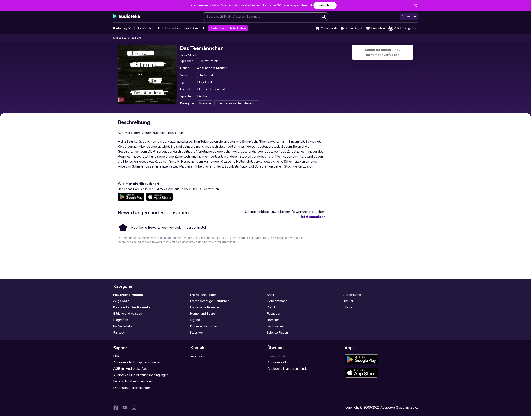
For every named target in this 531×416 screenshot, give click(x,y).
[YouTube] (124, 407)
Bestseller (145, 28)
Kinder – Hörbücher (203, 326)
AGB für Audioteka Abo (130, 368)
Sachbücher (275, 326)
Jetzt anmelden (313, 216)
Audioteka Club (278, 362)
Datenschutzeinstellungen (132, 388)
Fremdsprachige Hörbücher (209, 301)
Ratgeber (273, 313)
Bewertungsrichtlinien (166, 242)
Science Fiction (277, 332)
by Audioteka (123, 326)
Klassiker (196, 332)
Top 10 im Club (194, 28)
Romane (136, 38)
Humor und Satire (202, 313)
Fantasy (119, 332)
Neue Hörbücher (168, 28)
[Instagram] (134, 407)
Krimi (270, 294)
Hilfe (116, 356)
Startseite (119, 38)
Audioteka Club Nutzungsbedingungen (140, 375)
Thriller (348, 301)
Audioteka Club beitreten (228, 28)
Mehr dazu (325, 5)
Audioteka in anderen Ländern (288, 368)
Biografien (120, 320)
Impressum (198, 356)
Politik (271, 307)
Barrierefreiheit (278, 356)
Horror (348, 307)
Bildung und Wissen (127, 313)
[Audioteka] (126, 16)
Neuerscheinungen (128, 294)
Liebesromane (277, 301)
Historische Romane (204, 307)
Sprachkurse (352, 294)
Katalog (120, 28)
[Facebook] (115, 407)
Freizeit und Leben (203, 294)
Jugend (195, 320)
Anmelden (409, 16)
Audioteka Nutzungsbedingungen (137, 362)
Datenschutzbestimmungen (133, 381)
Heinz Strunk (188, 55)
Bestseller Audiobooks (132, 307)
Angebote (121, 301)
